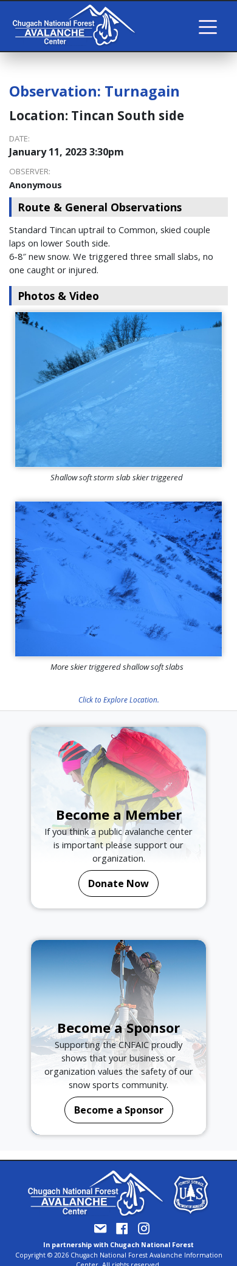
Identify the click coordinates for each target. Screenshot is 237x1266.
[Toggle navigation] (208, 26)
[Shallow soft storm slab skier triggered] (118, 389)
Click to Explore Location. (118, 699)
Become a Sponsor (118, 1110)
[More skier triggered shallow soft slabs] (118, 579)
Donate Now (118, 883)
